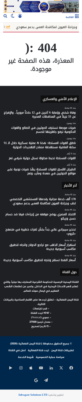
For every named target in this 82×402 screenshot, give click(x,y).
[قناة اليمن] (41, 6)
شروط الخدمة (26, 357)
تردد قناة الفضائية (38, 350)
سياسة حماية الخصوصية (50, 357)
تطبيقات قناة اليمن (62, 350)
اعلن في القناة (17, 350)
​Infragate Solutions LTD (33, 395)
